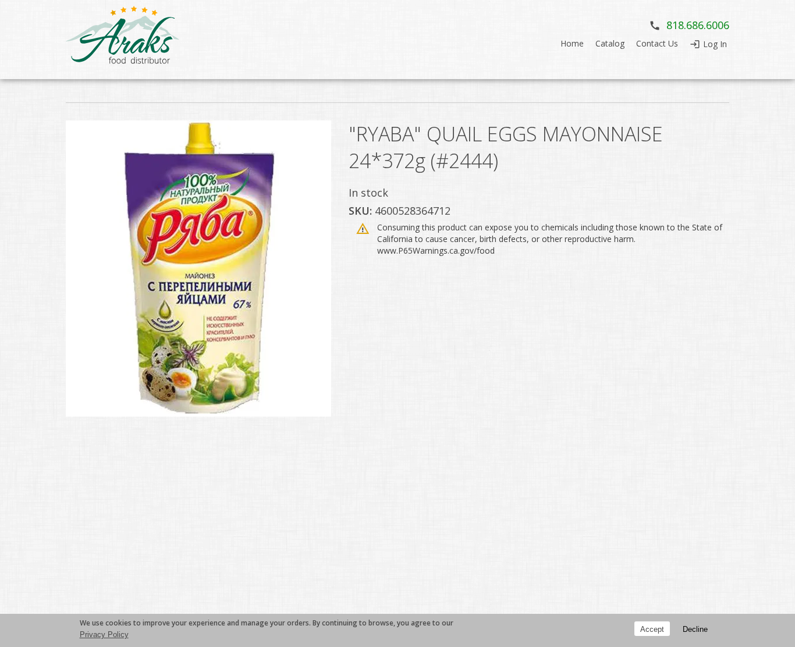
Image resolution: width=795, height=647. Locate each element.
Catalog (609, 43)
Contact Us (657, 43)
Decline (695, 628)
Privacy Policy (104, 634)
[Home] (124, 39)
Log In (715, 43)
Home (572, 43)
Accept (652, 628)
